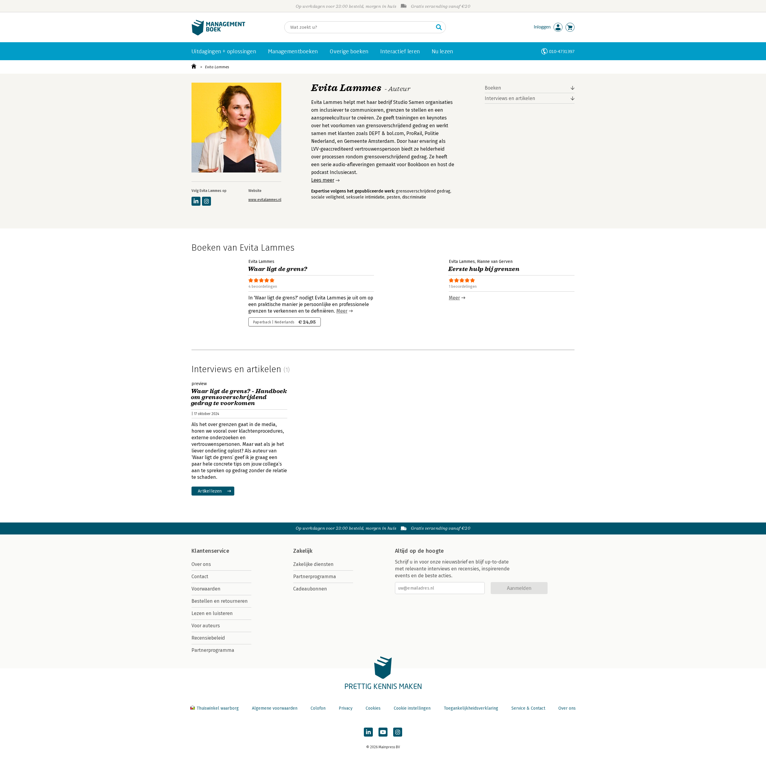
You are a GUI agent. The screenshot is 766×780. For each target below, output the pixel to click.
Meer (341, 311)
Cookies (373, 708)
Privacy (345, 708)
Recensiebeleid (208, 638)
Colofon (318, 708)
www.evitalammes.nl (264, 200)
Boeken (493, 88)
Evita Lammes (217, 67)
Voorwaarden (206, 589)
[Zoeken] (438, 27)
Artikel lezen (210, 490)
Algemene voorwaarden (274, 708)
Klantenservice (210, 551)
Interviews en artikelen (510, 98)
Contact (200, 576)
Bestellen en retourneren (220, 601)
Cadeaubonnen (310, 589)
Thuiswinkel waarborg (217, 708)
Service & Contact (528, 708)
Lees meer (322, 180)
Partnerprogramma (213, 650)
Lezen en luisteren (212, 613)
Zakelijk (302, 551)
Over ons (201, 564)
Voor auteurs (206, 625)
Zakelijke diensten (313, 564)
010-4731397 (561, 51)
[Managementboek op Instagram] (397, 732)
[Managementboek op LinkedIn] (368, 732)
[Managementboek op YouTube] (383, 732)
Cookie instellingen (412, 708)
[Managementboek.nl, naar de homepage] (218, 34)
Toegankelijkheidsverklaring (471, 708)
